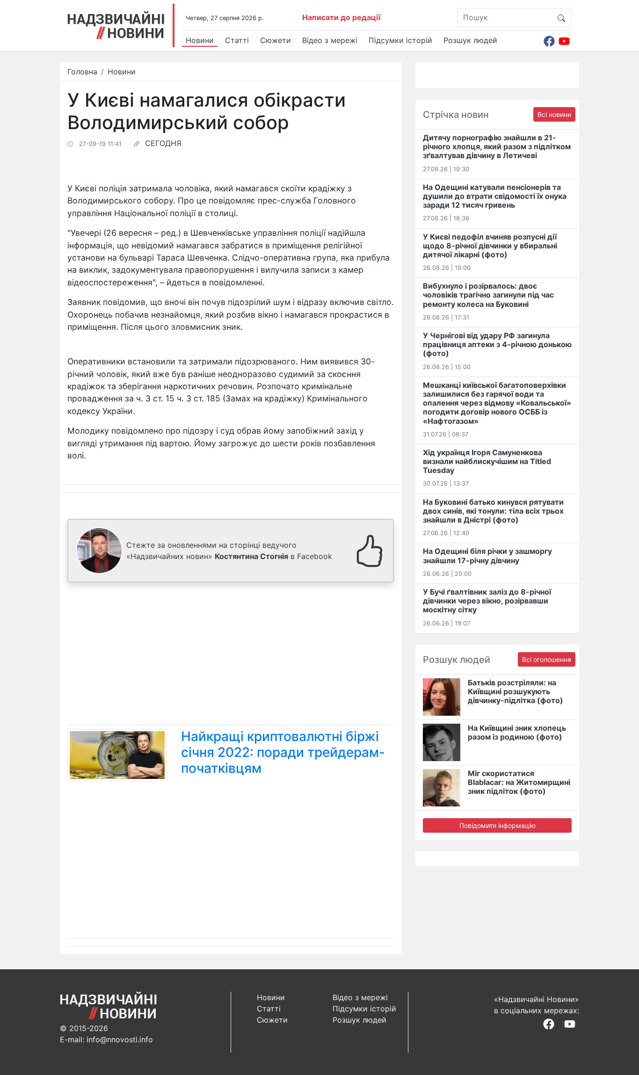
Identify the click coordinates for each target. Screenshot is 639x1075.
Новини (200, 40)
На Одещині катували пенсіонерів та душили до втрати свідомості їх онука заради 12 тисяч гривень (494, 196)
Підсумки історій (400, 40)
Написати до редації (341, 17)
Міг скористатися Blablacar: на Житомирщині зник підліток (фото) (519, 782)
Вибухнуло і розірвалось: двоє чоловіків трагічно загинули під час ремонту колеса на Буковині (488, 294)
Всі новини (554, 114)
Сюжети (275, 40)
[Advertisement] (230, 655)
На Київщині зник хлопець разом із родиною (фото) (517, 732)
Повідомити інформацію (497, 825)
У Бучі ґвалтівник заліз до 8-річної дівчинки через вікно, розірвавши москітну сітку (487, 600)
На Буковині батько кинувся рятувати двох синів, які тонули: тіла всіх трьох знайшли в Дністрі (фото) (493, 510)
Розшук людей (470, 40)
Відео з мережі (329, 40)
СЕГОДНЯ (163, 143)
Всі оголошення (546, 659)
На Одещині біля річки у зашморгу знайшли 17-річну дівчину (487, 555)
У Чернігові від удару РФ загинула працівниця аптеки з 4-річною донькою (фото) (497, 344)
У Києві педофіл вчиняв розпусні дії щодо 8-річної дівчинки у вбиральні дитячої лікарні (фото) (490, 245)
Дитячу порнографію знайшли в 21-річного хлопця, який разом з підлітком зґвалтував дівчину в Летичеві (497, 146)
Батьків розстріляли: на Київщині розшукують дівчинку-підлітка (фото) (515, 691)
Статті (237, 40)
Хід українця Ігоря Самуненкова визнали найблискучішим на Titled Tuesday (487, 461)
